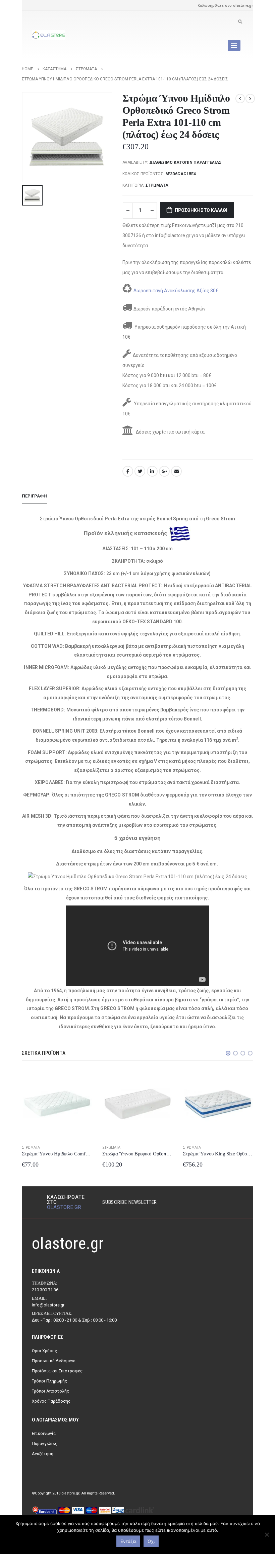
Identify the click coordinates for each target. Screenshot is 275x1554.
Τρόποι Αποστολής (50, 1391)
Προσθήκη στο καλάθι (201, 210)
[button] (228, 1053)
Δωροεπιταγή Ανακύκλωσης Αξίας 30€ (175, 290)
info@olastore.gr (48, 1304)
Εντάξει (128, 1541)
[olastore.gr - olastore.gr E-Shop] (48, 35)
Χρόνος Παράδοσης (51, 1401)
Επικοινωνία (44, 1433)
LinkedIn (152, 471)
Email (176, 471)
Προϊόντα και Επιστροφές (57, 1370)
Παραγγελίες (44, 1443)
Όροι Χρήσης (44, 1350)
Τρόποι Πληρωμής (49, 1380)
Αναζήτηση (42, 1453)
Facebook (127, 471)
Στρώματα (157, 185)
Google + (164, 471)
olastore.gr (64, 1207)
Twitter (139, 471)
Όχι (151, 1541)
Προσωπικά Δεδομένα (53, 1360)
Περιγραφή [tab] (34, 495)
